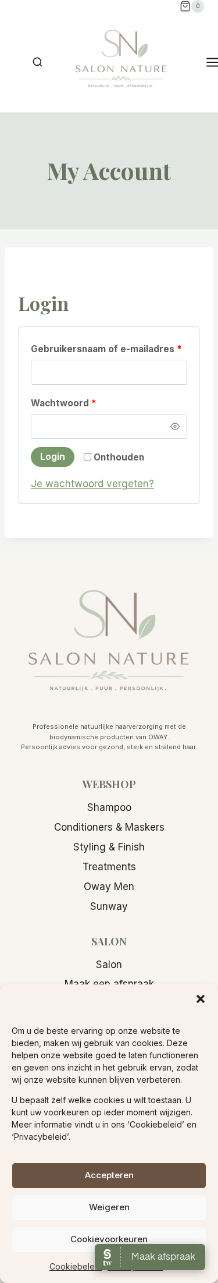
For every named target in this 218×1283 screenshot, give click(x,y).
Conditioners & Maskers (109, 827)
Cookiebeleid (75, 1266)
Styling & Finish (109, 847)
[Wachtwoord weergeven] (175, 426)
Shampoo (109, 807)
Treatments (109, 867)
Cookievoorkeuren (109, 1239)
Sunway (109, 906)
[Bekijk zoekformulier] (37, 62)
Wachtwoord (80, 403)
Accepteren (109, 1175)
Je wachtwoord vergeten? (92, 484)
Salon (109, 964)
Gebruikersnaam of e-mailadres (109, 349)
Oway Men (109, 886)
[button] (200, 999)
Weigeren (109, 1207)
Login (52, 456)
